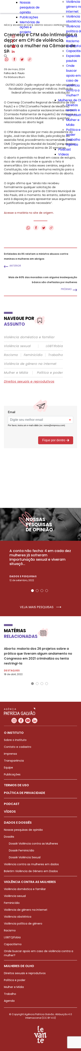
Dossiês (9, 837)
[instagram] (13, 37)
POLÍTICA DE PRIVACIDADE (24, 793)
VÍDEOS (10, 811)
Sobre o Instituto (15, 740)
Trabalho (73, 139)
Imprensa (10, 754)
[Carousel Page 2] (37, 590)
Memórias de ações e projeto (30, 27)
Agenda (72, 144)
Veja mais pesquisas (37, 607)
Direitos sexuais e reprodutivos (29, 381)
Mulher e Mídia (16, 372)
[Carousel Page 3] (41, 590)
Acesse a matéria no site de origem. (29, 213)
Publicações (29, 17)
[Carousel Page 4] (46, 590)
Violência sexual (17, 346)
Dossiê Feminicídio (21, 850)
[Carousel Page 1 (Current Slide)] (32, 590)
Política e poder (50, 372)
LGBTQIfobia (12, 937)
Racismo (72, 41)
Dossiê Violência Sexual (24, 857)
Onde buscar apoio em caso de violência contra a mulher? (73, 80)
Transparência (14, 761)
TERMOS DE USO (16, 785)
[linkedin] (13, 51)
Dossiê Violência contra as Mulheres (33, 844)
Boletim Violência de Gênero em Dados (31, 871)
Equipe (8, 767)
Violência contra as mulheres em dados (31, 864)
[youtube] (13, 47)
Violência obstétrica (17, 917)
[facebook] (13, 42)
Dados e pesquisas (23, 576)
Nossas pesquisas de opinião (30, 7)
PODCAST (11, 804)
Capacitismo (13, 944)
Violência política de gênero (23, 924)
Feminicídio (33, 355)
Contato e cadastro (17, 747)
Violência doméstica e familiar (29, 337)
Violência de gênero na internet (30, 364)
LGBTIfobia (54, 346)
